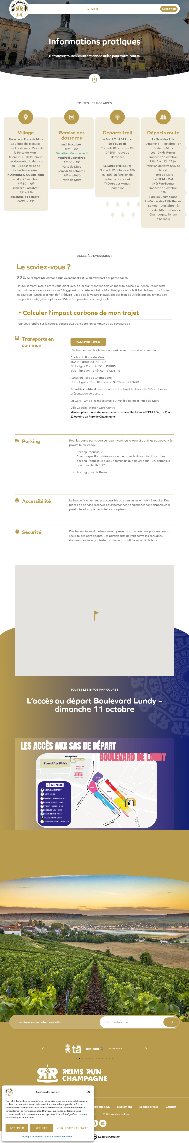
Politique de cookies (32, 1136)
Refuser (41, 1128)
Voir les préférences (72, 1128)
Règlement (124, 1106)
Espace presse (148, 1106)
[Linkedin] (102, 1123)
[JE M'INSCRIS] (171, 1022)
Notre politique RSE (96, 1106)
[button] (88, 1092)
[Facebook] (94, 1123)
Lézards (109, 1136)
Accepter (17, 1128)
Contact (171, 1106)
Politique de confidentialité (58, 1136)
